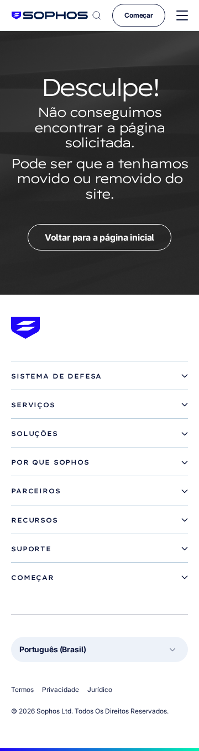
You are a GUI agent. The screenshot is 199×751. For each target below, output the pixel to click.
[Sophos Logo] (49, 15)
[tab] (99, 376)
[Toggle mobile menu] (182, 16)
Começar (138, 15)
